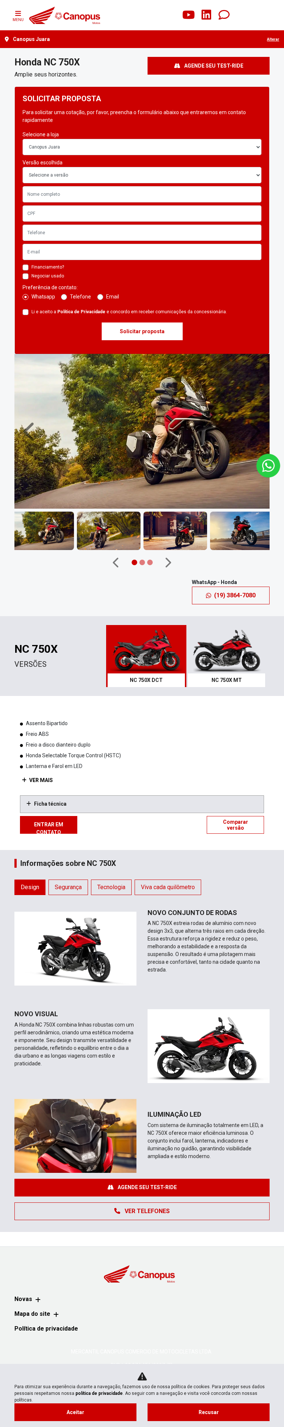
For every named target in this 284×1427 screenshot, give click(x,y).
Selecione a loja (41, 134)
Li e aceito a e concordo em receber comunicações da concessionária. (129, 311)
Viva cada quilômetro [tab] (168, 887)
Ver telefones (146, 1211)
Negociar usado (47, 276)
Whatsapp (43, 297)
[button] (30, 431)
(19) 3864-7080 (235, 595)
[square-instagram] (171, 15)
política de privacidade (99, 1393)
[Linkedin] (206, 15)
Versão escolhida (42, 162)
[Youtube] (188, 15)
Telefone (80, 297)
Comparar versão (235, 825)
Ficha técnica (50, 804)
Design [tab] (30, 887)
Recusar (209, 1412)
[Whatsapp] (224, 15)
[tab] (146, 656)
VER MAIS (40, 780)
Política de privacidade (46, 1328)
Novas (23, 1299)
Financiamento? (47, 267)
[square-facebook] (153, 15)
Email (112, 297)
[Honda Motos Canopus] (64, 15)
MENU (18, 20)
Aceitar (75, 1412)
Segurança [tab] (68, 887)
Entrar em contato (48, 828)
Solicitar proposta (142, 331)
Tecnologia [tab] (111, 887)
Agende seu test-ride (213, 66)
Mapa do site (32, 1313)
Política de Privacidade (81, 311)
